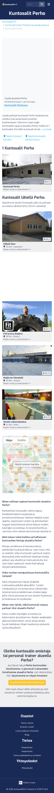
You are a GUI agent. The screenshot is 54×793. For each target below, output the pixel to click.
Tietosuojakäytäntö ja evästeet (27, 755)
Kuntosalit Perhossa (16, 105)
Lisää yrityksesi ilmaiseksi (27, 731)
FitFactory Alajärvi (13, 333)
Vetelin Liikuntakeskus (14, 422)
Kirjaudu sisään (27, 727)
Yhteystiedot (27, 768)
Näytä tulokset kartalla (27, 464)
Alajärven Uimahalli (13, 377)
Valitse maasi (28, 782)
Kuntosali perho (11, 186)
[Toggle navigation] (49, 4)
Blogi (27, 735)
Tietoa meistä (27, 723)
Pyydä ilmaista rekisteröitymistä (27, 682)
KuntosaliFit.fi (9, 21)
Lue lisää (46, 129)
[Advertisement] (27, 68)
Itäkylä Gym (9, 244)
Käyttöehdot (27, 747)
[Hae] (42, 4)
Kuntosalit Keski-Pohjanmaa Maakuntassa (27, 25)
